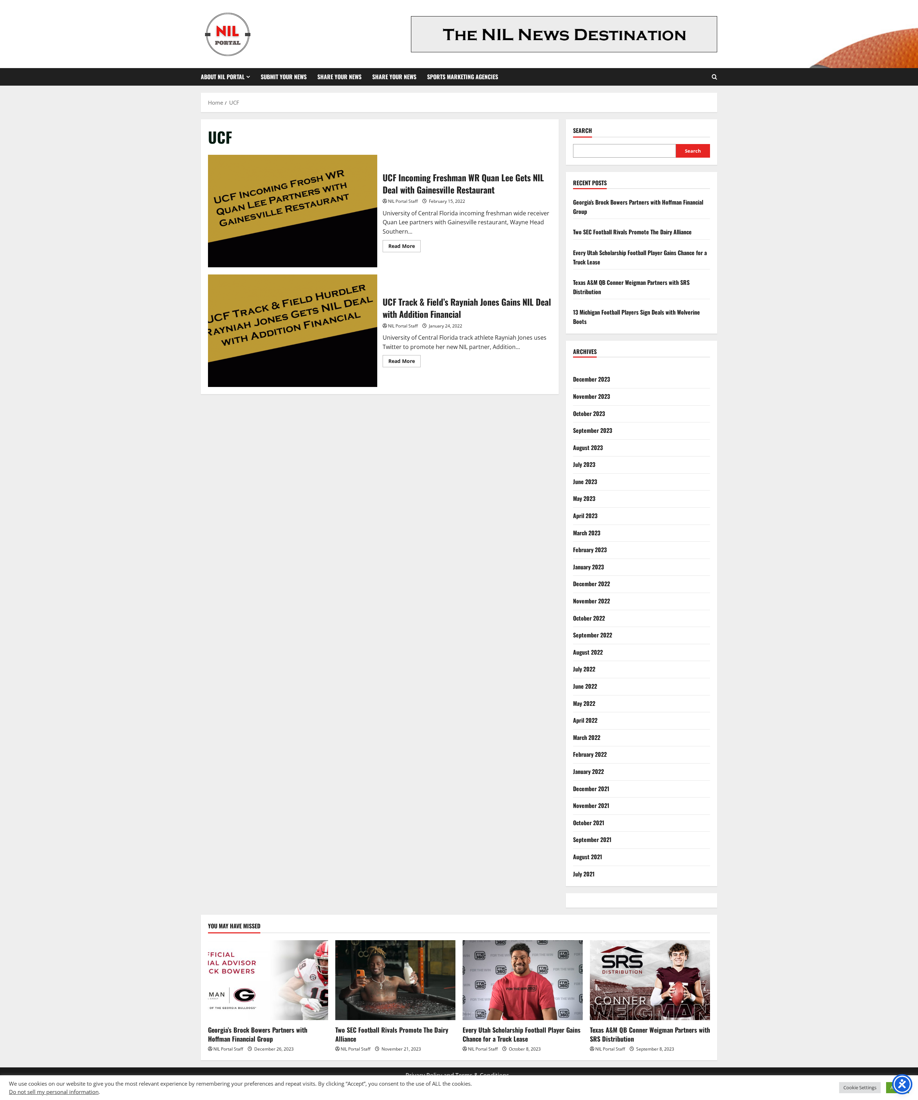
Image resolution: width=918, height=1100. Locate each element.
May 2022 (584, 703)
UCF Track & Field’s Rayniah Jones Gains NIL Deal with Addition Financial (292, 330)
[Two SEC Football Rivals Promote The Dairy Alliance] (395, 980)
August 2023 (588, 447)
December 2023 (591, 379)
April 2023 (585, 515)
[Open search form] (714, 77)
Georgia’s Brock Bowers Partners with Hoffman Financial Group (257, 1034)
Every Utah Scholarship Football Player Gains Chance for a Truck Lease (522, 1034)
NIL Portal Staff (403, 201)
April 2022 (585, 720)
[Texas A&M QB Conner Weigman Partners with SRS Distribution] (650, 980)
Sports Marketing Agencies (462, 76)
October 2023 (589, 413)
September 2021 (592, 839)
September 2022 (592, 635)
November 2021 (591, 805)
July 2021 (584, 874)
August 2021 (587, 856)
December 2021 (591, 788)
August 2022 (588, 652)
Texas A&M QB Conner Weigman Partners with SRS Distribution (650, 1034)
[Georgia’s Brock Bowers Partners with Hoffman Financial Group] (268, 980)
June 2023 (585, 481)
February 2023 (590, 549)
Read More (404, 247)
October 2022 (589, 618)
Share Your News (339, 76)
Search (582, 130)
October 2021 (588, 822)
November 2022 (591, 601)
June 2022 (585, 686)
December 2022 (591, 583)
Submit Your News (284, 76)
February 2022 (590, 754)
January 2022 (588, 771)
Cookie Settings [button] (859, 1087)
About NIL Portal (223, 76)
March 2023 (586, 533)
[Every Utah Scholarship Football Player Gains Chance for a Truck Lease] (523, 980)
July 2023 (584, 464)
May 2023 (584, 498)
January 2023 (588, 567)
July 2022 (584, 669)
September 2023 (592, 430)
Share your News (394, 76)
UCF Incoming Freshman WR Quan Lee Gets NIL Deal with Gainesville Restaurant (292, 211)
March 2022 (586, 737)
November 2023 (591, 396)
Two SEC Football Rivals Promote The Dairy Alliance (632, 232)
